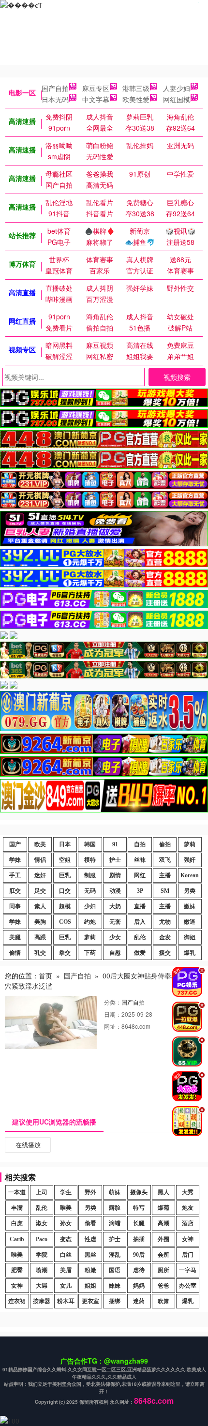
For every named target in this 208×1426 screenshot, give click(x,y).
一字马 (187, 1270)
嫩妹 (189, 906)
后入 (140, 921)
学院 (41, 1254)
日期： (112, 1014)
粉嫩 (90, 1270)
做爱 (140, 952)
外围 (163, 1239)
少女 (115, 937)
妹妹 (114, 1285)
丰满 (17, 1207)
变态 (66, 1239)
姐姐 (90, 1285)
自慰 (115, 952)
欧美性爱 (135, 99)
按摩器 (41, 1301)
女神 (187, 1239)
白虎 (17, 1223)
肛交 (15, 890)
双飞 (165, 859)
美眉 (66, 1270)
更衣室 (90, 1301)
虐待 (139, 1270)
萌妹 (114, 1192)
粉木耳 (65, 1301)
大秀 (187, 1192)
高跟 (40, 937)
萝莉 (189, 844)
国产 (15, 844)
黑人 (163, 1192)
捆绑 (114, 1301)
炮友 (187, 1207)
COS (65, 921)
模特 (90, 859)
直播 (140, 906)
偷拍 (165, 844)
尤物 (165, 921)
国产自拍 (55, 88)
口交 (65, 890)
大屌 (41, 1285)
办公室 (187, 1285)
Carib (17, 1239)
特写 (139, 1207)
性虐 (90, 1239)
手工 (15, 875)
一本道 (17, 1192)
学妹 (15, 859)
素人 (40, 906)
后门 (187, 1254)
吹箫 (163, 1301)
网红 (140, 875)
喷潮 (41, 1270)
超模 (65, 906)
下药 (90, 952)
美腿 (15, 937)
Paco (41, 1239)
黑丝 (90, 1254)
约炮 (90, 921)
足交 (40, 890)
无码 (90, 890)
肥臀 (17, 1270)
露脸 (114, 1207)
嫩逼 (189, 921)
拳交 (65, 952)
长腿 (139, 1223)
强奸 (189, 859)
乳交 (40, 952)
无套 (115, 921)
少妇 (90, 906)
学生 (66, 1192)
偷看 (90, 1223)
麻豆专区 (95, 88)
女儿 (66, 1285)
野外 (90, 1192)
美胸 (40, 921)
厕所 (163, 1270)
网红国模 (176, 99)
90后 (139, 1254)
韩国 (90, 844)
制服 (90, 875)
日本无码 (55, 99)
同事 (15, 906)
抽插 (139, 1239)
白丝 (66, 1254)
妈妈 (139, 1285)
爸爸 (163, 1285)
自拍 (140, 844)
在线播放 (28, 1144)
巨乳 (65, 875)
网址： (112, 1026)
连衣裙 (17, 1301)
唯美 (66, 1207)
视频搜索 (177, 377)
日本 (65, 844)
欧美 (40, 844)
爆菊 (163, 1207)
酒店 (187, 1223)
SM (165, 890)
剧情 (115, 875)
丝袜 (140, 859)
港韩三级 (135, 88)
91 (115, 844)
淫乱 (114, 1254)
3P (140, 890)
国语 (114, 1270)
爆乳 (189, 952)
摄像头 (139, 1192)
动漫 (115, 890)
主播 (165, 875)
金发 (165, 937)
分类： (112, 1002)
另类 (189, 890)
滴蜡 (114, 1223)
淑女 (41, 1223)
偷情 (15, 952)
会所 (163, 1254)
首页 (45, 975)
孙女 (66, 1223)
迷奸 (40, 875)
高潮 (163, 1223)
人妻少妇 (176, 88)
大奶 (115, 906)
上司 (41, 1192)
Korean (189, 875)
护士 (115, 859)
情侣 (40, 859)
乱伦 (140, 937)
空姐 (65, 859)
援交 (165, 952)
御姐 (189, 937)
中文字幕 (95, 99)
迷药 (139, 1301)
